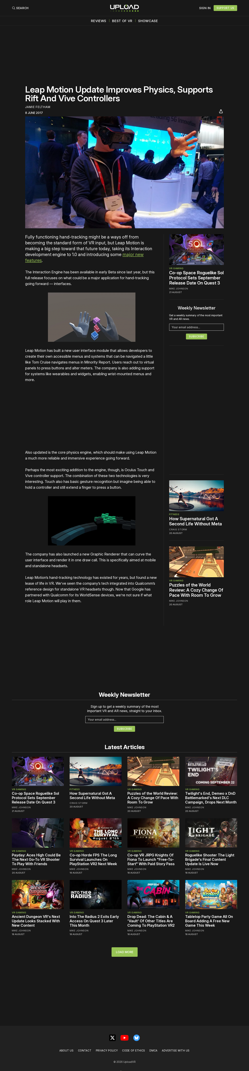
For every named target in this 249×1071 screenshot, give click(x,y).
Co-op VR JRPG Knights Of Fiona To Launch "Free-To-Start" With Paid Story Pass (151, 859)
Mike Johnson (178, 288)
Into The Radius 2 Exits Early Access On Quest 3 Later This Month (94, 921)
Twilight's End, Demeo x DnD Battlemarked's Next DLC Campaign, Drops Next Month (211, 797)
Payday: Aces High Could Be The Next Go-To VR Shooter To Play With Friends (36, 859)
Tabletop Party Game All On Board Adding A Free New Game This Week (209, 921)
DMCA (153, 1050)
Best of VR (122, 21)
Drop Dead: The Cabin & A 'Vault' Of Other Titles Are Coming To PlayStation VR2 (151, 921)
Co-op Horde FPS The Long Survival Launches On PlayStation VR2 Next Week (93, 859)
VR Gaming (176, 268)
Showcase (148, 21)
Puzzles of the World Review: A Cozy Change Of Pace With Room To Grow (196, 590)
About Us (66, 1050)
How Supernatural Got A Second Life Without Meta (195, 521)
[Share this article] (221, 111)
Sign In (205, 8)
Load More (124, 952)
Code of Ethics (133, 1050)
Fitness (174, 514)
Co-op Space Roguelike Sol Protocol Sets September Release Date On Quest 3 (196, 278)
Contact (85, 1050)
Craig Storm (178, 529)
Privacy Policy (107, 1050)
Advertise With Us (176, 1050)
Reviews (98, 21)
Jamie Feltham (37, 106)
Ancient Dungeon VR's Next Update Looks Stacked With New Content (36, 921)
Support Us (225, 7)
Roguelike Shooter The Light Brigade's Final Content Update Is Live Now (209, 859)
